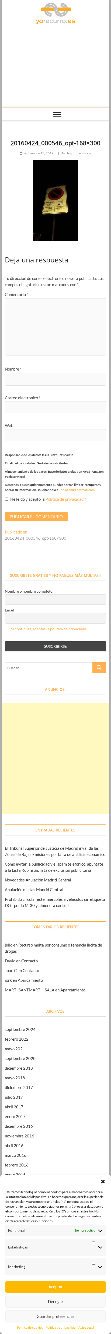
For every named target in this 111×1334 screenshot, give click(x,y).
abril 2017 (14, 1106)
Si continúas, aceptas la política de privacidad (48, 629)
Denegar (55, 1301)
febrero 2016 (17, 1164)
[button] (103, 1181)
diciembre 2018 (19, 1068)
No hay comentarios (76, 153)
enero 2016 (15, 1174)
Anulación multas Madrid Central (34, 889)
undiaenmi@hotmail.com (77, 490)
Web (9, 425)
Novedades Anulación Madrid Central (38, 879)
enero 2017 (15, 1116)
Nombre (13, 369)
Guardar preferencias (56, 1316)
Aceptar (55, 1286)
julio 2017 (14, 1097)
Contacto (29, 960)
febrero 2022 (17, 1039)
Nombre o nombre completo (29, 591)
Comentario (16, 294)
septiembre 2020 (20, 1058)
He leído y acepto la (48, 499)
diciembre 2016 (19, 1126)
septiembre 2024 (20, 1029)
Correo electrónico (22, 397)
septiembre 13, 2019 (38, 153)
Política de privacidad (61, 1327)
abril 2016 (14, 1145)
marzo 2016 (15, 1155)
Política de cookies (30, 1327)
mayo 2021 (15, 1048)
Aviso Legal (86, 1327)
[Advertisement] (55, 67)
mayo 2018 (15, 1077)
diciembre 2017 (19, 1087)
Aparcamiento (30, 980)
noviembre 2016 (19, 1135)
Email (9, 610)
